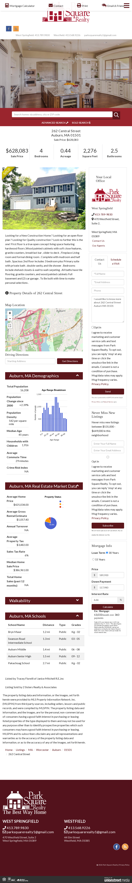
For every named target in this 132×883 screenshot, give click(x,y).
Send (108, 391)
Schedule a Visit (116, 261)
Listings (20, 749)
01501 (68, 749)
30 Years (113, 552)
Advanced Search (53, 122)
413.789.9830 (42, 35)
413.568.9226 (72, 35)
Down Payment (101, 581)
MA (30, 749)
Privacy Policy (100, 384)
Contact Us (98, 240)
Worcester (42, 749)
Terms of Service (108, 402)
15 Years (100, 559)
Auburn (56, 749)
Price (95, 569)
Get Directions (70, 361)
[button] (116, 115)
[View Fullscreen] (9, 325)
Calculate (108, 606)
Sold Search (80, 122)
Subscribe (108, 525)
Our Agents (98, 245)
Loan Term (98, 552)
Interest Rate (100, 593)
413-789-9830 (103, 214)
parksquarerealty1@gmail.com (100, 35)
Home (9, 749)
